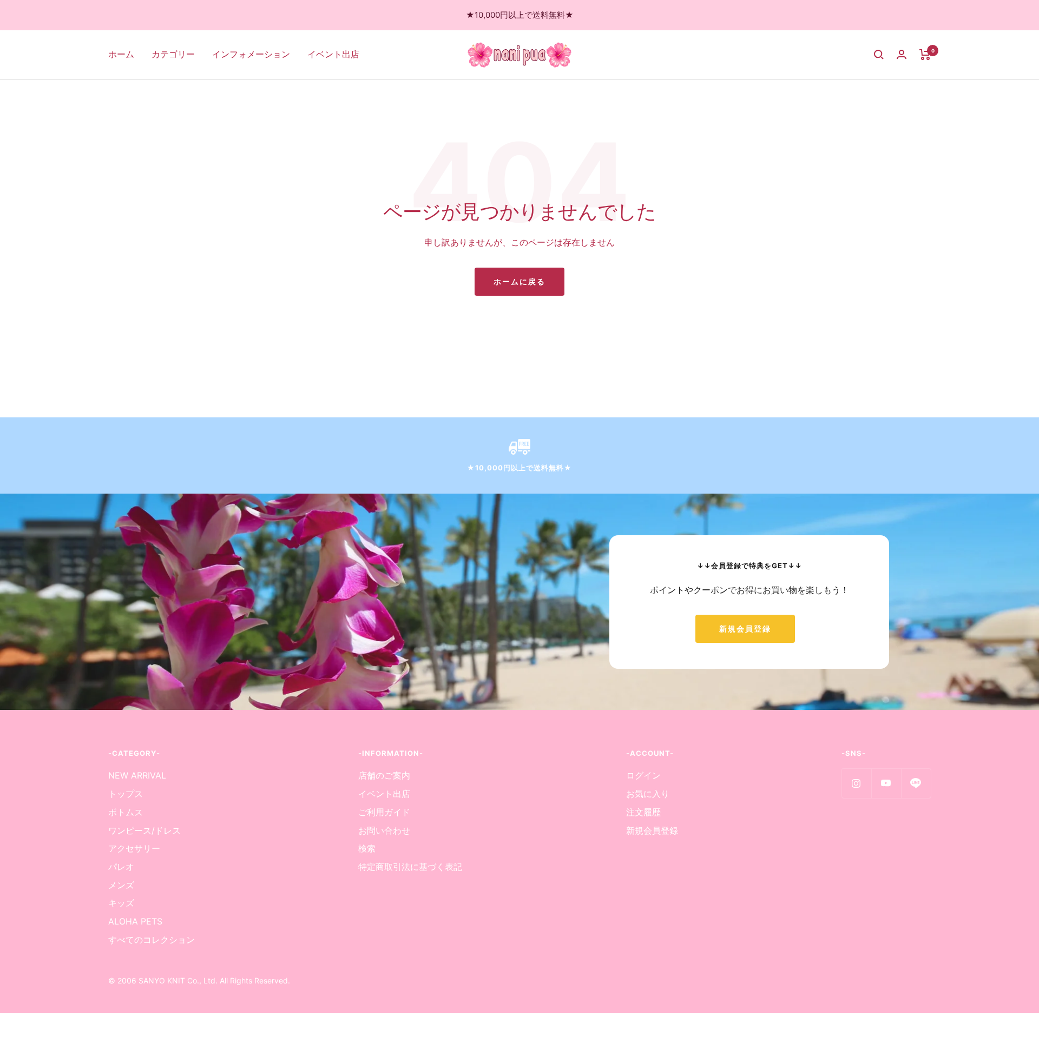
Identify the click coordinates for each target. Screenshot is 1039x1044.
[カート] (925, 54)
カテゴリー (173, 54)
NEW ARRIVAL (137, 775)
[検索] (879, 54)
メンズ (121, 885)
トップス (125, 793)
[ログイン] (901, 54)
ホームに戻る (519, 281)
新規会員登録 (745, 628)
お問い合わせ (384, 830)
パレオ (121, 866)
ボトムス (125, 812)
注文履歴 (643, 812)
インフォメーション (251, 54)
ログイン (643, 775)
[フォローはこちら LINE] (916, 783)
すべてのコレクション (151, 939)
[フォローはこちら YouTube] (886, 783)
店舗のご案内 (384, 775)
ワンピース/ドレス (144, 830)
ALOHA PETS (135, 921)
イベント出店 (333, 54)
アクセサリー (134, 848)
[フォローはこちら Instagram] (856, 783)
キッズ (121, 902)
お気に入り (647, 793)
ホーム (121, 54)
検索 (367, 848)
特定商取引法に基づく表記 (410, 866)
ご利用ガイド (384, 812)
